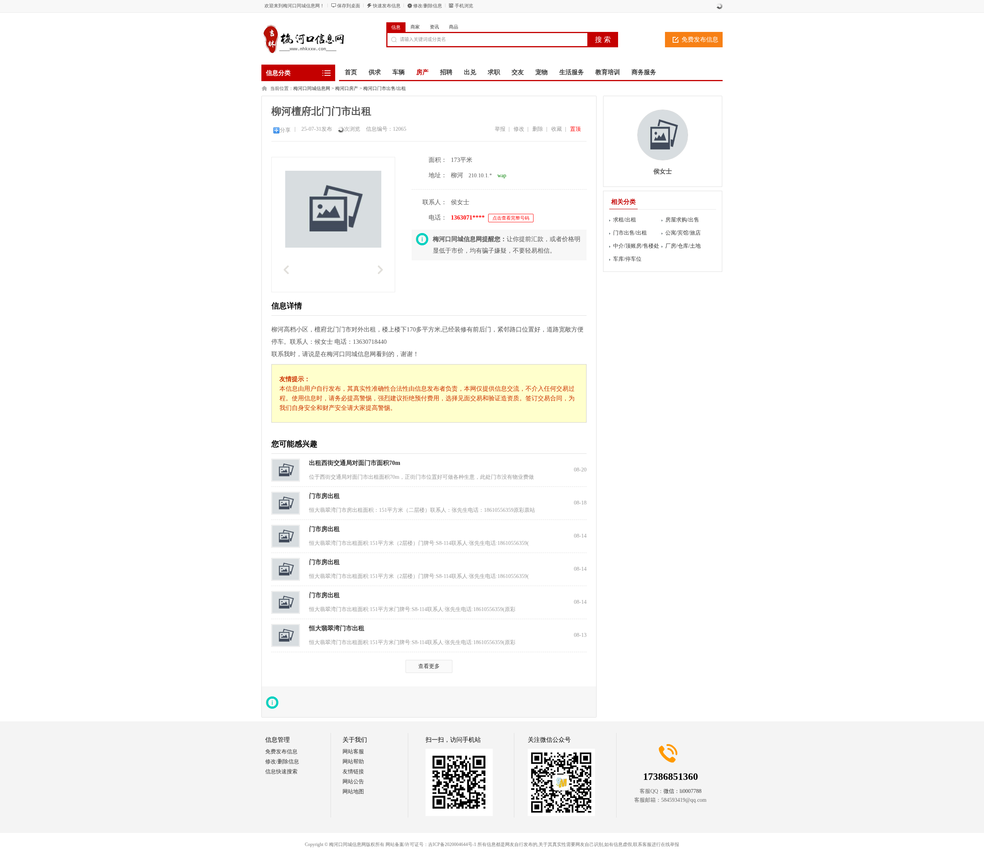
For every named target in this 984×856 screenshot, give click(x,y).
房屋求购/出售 (682, 220)
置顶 (575, 129)
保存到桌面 (348, 5)
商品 (453, 27)
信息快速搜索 (281, 771)
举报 (500, 129)
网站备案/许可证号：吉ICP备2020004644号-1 (431, 844)
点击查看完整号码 (510, 218)
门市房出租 (324, 496)
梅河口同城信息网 (311, 88)
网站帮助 (353, 761)
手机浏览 (464, 5)
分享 (285, 130)
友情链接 (353, 771)
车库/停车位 (627, 259)
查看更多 (429, 666)
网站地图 (353, 791)
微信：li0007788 (682, 791)
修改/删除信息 (427, 5)
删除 (537, 129)
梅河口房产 (346, 88)
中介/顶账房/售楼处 (636, 246)
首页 (351, 72)
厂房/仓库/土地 (683, 246)
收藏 (556, 129)
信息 (396, 27)
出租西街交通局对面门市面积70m (354, 463)
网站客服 (353, 751)
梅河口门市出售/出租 (384, 88)
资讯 (434, 27)
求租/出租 (624, 220)
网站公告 (353, 781)
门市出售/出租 (630, 233)
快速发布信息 (387, 5)
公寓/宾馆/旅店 (683, 233)
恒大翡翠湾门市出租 (336, 628)
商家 (415, 27)
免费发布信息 (699, 39)
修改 (519, 129)
